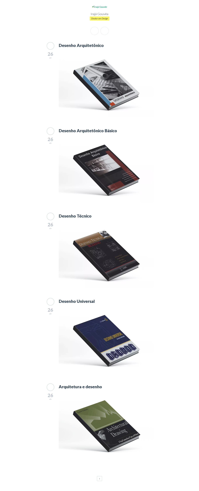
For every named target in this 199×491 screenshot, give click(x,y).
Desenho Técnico (75, 215)
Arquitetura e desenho (80, 386)
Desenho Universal (77, 301)
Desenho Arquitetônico (81, 45)
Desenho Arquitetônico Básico (88, 130)
